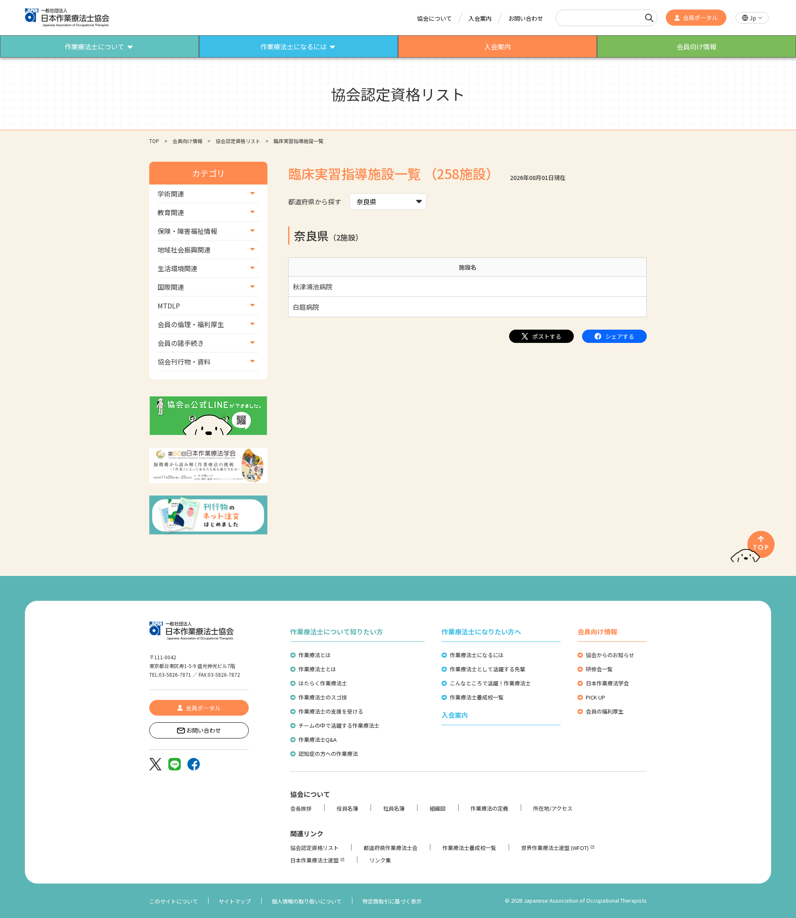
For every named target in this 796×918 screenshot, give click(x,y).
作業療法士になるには (477, 655)
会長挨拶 (301, 808)
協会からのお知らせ (610, 655)
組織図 (438, 808)
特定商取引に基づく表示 (392, 901)
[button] (752, 18)
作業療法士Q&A (317, 739)
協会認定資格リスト (238, 140)
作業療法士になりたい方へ (481, 631)
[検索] (649, 18)
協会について (434, 18)
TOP (154, 140)
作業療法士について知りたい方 (336, 631)
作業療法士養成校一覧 (477, 697)
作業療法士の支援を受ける (330, 711)
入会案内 (480, 18)
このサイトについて (173, 901)
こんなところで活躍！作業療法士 (490, 683)
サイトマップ (234, 901)
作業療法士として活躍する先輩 (487, 669)
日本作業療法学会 (607, 683)
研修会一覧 (599, 669)
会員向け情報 (187, 140)
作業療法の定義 (489, 808)
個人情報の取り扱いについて (307, 901)
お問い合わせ (525, 18)
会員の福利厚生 (605, 711)
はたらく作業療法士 (322, 683)
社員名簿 (394, 808)
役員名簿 (347, 808)
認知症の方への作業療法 (328, 754)
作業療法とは (314, 655)
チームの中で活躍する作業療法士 (338, 725)
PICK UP (595, 697)
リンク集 (380, 860)
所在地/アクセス (553, 808)
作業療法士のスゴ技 (322, 697)
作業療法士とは (317, 669)
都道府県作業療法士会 (390, 847)
